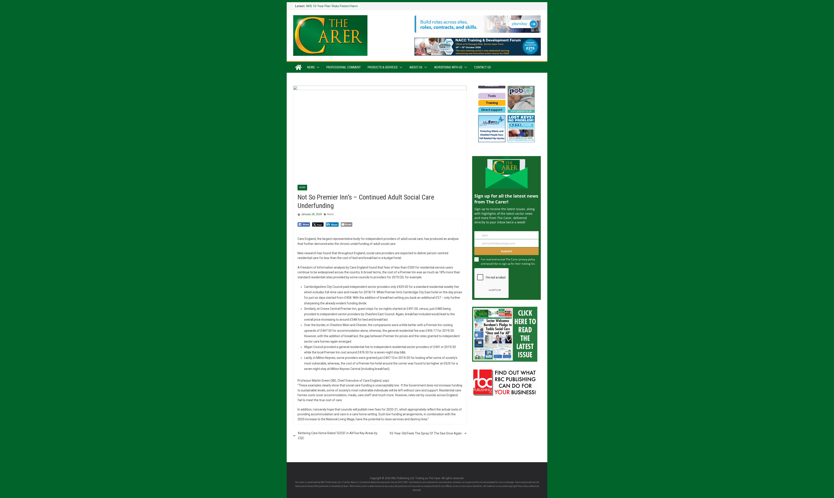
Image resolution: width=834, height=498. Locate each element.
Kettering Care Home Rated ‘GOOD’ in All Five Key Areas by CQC (337, 435)
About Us (415, 67)
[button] (317, 67)
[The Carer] (298, 67)
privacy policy (527, 259)
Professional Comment (343, 67)
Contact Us (482, 67)
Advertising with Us (448, 67)
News (311, 67)
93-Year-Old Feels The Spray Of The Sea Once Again (426, 433)
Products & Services (383, 67)
